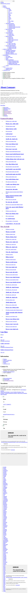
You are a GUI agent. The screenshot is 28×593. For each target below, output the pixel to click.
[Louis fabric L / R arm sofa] (12, 221)
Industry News (9, 69)
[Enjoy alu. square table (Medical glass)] (14, 204)
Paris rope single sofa (11, 267)
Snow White (10, 21)
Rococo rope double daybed (13, 282)
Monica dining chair (11, 237)
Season (9, 18)
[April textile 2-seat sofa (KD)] (12, 166)
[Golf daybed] (9, 131)
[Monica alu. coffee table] (11, 121)
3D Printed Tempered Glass (14, 64)
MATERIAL (5, 55)
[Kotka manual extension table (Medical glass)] (15, 193)
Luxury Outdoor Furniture (15, 392)
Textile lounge (11, 35)
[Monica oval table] (10, 229)
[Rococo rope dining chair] (11, 316)
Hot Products (23, 389)
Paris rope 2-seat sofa (11, 149)
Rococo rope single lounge (13, 277)
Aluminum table (11, 28)
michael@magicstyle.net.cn (8, 414)
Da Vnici (10, 12)
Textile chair (10, 34)
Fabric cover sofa (11, 43)
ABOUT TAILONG (7, 49)
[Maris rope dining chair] (11, 211)
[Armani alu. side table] (11, 186)
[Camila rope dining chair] (11, 181)
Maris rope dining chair (12, 213)
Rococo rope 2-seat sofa (12, 324)
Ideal (9, 14)
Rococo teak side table (12, 272)
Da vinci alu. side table (12, 202)
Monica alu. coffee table (12, 123)
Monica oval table (10, 231)
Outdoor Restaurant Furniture (11, 393)
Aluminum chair (11, 25)
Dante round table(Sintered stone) (15, 154)
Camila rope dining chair (12, 184)
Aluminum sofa (11, 24)
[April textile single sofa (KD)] (12, 171)
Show (4, 332)
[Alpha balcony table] (10, 126)
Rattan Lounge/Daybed (13, 39)
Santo (9, 17)
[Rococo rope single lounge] (12, 274)
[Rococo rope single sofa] (11, 326)
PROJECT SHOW (10, 52)
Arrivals (5, 226)
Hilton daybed (9, 257)
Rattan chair (10, 38)
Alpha (9, 9)
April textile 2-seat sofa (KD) (13, 169)
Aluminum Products (10, 23)
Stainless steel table (12, 48)
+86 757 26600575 (7, 404)
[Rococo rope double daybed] (12, 279)
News (4, 66)
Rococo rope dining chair (12, 319)
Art (9, 11)
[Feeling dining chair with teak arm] (13, 156)
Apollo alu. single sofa (11, 139)
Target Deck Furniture (5, 392)
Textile (7, 65)
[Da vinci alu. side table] (11, 199)
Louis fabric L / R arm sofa (13, 223)
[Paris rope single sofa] (10, 264)
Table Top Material (10, 59)
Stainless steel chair (12, 46)
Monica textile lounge (11, 262)
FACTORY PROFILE (10, 51)
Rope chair (10, 30)
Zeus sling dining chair (12, 164)
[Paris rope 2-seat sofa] (10, 146)
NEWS (4, 362)
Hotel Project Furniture (22, 393)
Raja (9, 16)
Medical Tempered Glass (13, 60)
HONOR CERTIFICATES (11, 53)
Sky (9, 19)
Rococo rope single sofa (12, 329)
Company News (9, 68)
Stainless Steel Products (10, 45)
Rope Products (9, 29)
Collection (8, 8)
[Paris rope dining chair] (11, 141)
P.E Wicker (8, 56)
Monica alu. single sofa (12, 242)
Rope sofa (10, 31)
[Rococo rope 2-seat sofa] (11, 321)
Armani (9, 10)
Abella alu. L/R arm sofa (12, 292)
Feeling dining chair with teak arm (15, 159)
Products (5, 7)
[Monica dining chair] (10, 234)
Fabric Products (9, 42)
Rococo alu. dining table (12, 307)
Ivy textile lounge (10, 218)
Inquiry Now (3, 388)
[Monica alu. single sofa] (11, 239)
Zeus (9, 22)
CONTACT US (6, 70)
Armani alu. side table (12, 189)
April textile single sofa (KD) (13, 174)
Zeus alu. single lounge (12, 252)
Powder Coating (9, 57)
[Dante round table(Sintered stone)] (13, 151)
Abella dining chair (11, 302)
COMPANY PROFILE (10, 50)
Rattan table (10, 41)
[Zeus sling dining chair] (11, 161)
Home (4, 5)
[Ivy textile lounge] (10, 216)
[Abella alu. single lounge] (11, 284)
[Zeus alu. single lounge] (11, 249)
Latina (9, 15)
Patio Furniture (4, 394)
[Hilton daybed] (9, 254)
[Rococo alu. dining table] (11, 304)
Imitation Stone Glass (12, 63)
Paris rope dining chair (12, 144)
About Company (8, 87)
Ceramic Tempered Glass (13, 62)
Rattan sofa (10, 37)
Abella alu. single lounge (12, 287)
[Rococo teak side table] (11, 269)
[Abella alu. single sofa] (11, 294)
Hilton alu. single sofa (11, 247)
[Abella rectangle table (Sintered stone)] (14, 310)
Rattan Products (9, 36)
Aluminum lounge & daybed (14, 26)
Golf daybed (9, 134)
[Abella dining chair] (10, 299)
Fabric (7, 58)
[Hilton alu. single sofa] (11, 244)
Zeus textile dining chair (12, 179)
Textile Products (9, 32)
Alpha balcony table (11, 129)
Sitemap (2, 390)
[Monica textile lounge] (11, 259)
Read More (3, 105)
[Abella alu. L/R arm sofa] (11, 289)
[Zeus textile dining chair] (11, 176)
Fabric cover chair (12, 44)
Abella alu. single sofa (11, 297)
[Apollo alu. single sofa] (11, 136)
